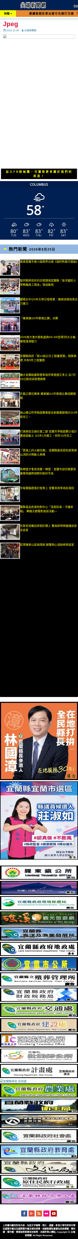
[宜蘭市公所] (39, 970)
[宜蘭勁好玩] (39, 894)
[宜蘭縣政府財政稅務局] (39, 1000)
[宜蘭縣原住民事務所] (39, 1188)
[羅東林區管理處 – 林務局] (39, 1127)
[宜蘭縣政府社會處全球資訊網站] (39, 1142)
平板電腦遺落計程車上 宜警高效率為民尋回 (47, 488)
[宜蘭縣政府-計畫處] (39, 1077)
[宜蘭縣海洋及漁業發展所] (39, 939)
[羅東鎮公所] (39, 878)
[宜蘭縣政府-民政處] (13, 1081)
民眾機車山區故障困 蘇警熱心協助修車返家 (47, 544)
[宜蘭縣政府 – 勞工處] (39, 1203)
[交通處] (39, 1016)
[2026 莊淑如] (39, 858)
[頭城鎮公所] (39, 1046)
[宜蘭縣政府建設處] (39, 1031)
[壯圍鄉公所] (39, 1061)
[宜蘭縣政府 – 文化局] (39, 1172)
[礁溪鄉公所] (39, 924)
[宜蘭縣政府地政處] (39, 955)
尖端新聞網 (30, 30)
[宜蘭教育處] (39, 1157)
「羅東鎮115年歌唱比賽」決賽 (39, 318)
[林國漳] (39, 779)
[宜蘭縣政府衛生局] (39, 1111)
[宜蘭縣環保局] (39, 909)
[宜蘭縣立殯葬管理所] (39, 985)
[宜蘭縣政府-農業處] (39, 1096)
